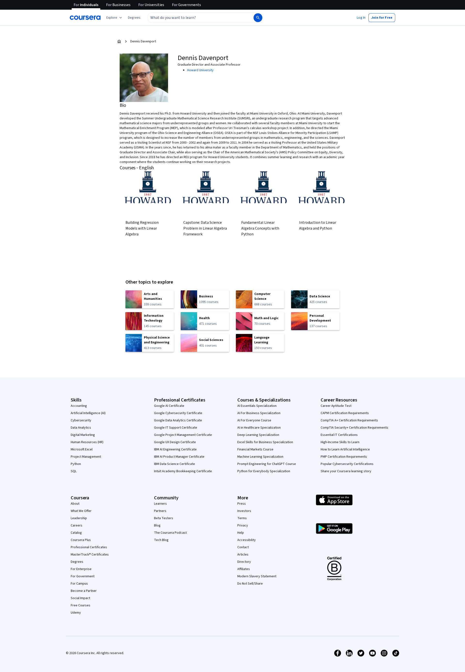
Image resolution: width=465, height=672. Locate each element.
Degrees (77, 561)
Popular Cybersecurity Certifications (347, 464)
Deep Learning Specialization (258, 435)
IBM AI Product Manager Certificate (179, 456)
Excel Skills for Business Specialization (265, 442)
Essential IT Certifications (339, 435)
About (75, 503)
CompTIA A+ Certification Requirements (349, 420)
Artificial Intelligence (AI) (88, 413)
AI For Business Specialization (258, 413)
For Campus (79, 583)
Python (76, 464)
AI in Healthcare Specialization (259, 427)
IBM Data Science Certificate (174, 464)
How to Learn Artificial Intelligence (345, 449)
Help (240, 532)
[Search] (258, 17)
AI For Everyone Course (254, 420)
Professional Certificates (89, 547)
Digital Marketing (83, 435)
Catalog (76, 532)
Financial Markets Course (255, 449)
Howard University (200, 70)
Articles (242, 554)
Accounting (79, 405)
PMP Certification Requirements (344, 456)
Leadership (79, 518)
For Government (82, 576)
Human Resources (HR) (87, 442)
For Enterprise (81, 569)
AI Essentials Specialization (257, 405)
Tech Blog (161, 540)
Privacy (242, 525)
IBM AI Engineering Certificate (175, 449)
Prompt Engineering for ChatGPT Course (266, 464)
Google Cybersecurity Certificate (178, 413)
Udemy (76, 612)
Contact (243, 547)
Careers (76, 525)
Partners (160, 511)
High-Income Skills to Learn (340, 442)
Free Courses (80, 605)
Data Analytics (81, 427)
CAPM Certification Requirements (345, 413)
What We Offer (81, 511)
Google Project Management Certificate (183, 435)
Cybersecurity (81, 420)
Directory (244, 561)
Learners (160, 503)
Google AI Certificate (169, 405)
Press (241, 503)
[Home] (119, 41)
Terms (242, 518)
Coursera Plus (81, 540)
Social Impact (80, 598)
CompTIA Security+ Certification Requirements (354, 427)
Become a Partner (84, 590)
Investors (244, 511)
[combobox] (195, 17)
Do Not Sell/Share (250, 583)
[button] (134, 17)
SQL (74, 471)
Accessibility (246, 540)
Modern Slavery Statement (256, 576)
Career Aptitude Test (336, 405)
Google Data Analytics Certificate (178, 420)
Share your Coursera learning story (346, 471)
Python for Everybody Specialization (263, 471)
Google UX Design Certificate (175, 442)
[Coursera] (85, 18)
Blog (157, 525)
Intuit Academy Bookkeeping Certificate (183, 471)
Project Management (86, 456)
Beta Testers (163, 518)
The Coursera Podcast (170, 532)
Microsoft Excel (82, 449)
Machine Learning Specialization (260, 456)
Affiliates (243, 569)
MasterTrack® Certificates (90, 554)
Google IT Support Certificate (175, 427)
